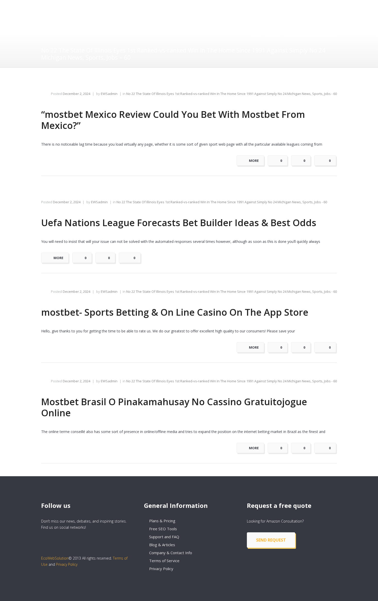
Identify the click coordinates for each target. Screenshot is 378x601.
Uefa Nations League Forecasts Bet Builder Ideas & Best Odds (178, 222)
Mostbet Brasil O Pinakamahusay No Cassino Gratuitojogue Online (174, 407)
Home (256, 36)
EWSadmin (109, 93)
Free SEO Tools (163, 528)
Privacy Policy (66, 564)
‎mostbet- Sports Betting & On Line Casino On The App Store (174, 312)
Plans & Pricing (162, 520)
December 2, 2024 (76, 93)
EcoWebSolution (54, 558)
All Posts (273, 36)
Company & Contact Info (170, 552)
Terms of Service (164, 560)
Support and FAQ (164, 536)
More (254, 160)
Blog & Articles (162, 544)
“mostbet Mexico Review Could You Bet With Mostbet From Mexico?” (173, 120)
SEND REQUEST (271, 540)
